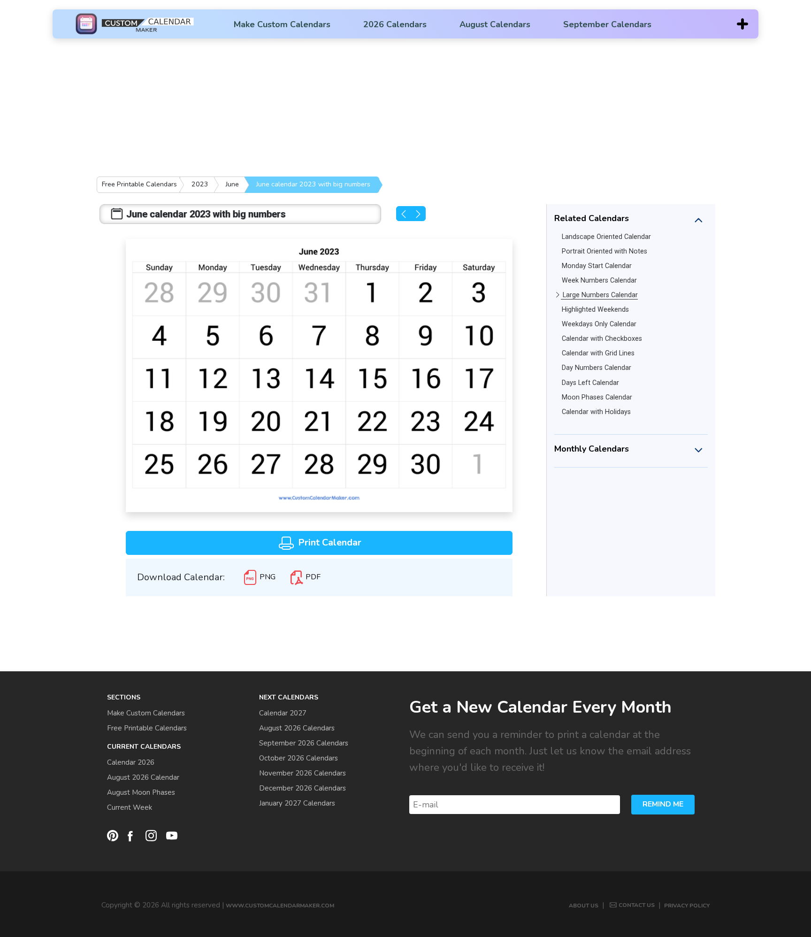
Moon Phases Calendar (597, 397)
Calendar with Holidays (596, 412)
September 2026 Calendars (303, 743)
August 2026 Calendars (297, 728)
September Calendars (607, 24)
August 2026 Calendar (143, 777)
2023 (199, 184)
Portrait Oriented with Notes (604, 251)
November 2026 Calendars (302, 773)
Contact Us (637, 905)
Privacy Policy (687, 905)
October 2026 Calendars (298, 758)
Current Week (129, 807)
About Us (583, 905)
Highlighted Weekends (595, 310)
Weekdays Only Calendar (599, 324)
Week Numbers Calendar (599, 280)
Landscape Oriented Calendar (606, 237)
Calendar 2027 (282, 713)
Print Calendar (328, 542)
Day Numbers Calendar (596, 368)
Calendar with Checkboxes (602, 339)
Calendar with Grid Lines (598, 353)
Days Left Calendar (590, 383)
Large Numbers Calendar (600, 295)
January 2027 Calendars (297, 803)
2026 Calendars (395, 24)
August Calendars (494, 24)
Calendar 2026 (130, 762)
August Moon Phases (141, 792)
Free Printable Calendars (139, 184)
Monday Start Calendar (597, 266)
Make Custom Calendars (282, 24)
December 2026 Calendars (302, 788)
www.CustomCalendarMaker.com (280, 905)
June (232, 184)
